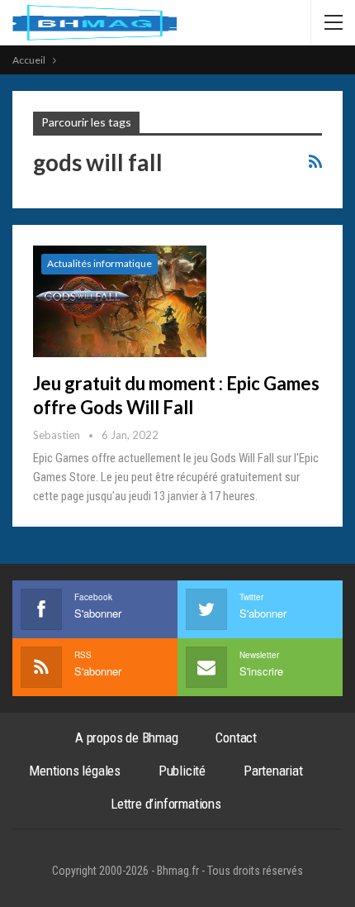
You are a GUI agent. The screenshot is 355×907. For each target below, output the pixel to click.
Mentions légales (75, 770)
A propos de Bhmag (126, 737)
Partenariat (273, 770)
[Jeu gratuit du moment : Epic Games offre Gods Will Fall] (119, 301)
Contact (236, 737)
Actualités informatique (99, 263)
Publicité (182, 770)
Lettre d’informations (166, 803)
